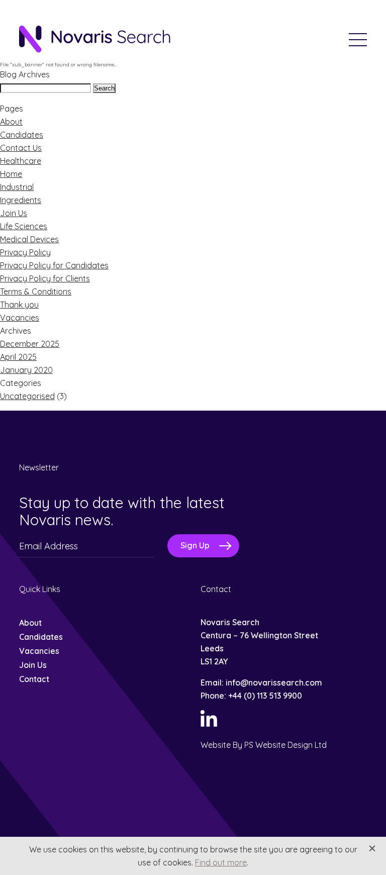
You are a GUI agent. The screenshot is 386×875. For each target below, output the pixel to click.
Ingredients (20, 200)
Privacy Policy (25, 252)
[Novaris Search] (94, 40)
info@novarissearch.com (274, 682)
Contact (34, 679)
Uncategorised (27, 396)
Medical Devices (29, 239)
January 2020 (26, 370)
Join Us (13, 213)
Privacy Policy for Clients (45, 278)
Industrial (17, 187)
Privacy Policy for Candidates (54, 265)
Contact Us (21, 148)
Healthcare (20, 161)
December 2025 (29, 344)
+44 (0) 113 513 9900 (265, 696)
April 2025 (18, 357)
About (11, 122)
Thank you (19, 305)
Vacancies (19, 318)
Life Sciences (23, 226)
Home (11, 174)
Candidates (21, 135)
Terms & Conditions (35, 291)
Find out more (221, 862)
